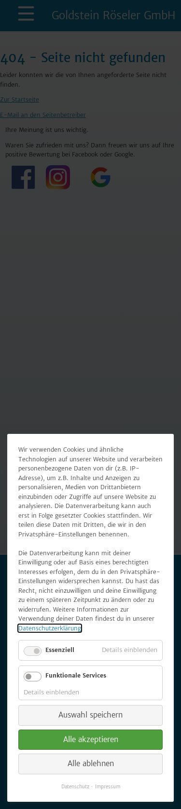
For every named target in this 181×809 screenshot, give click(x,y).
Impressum (107, 786)
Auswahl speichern (90, 714)
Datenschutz (75, 786)
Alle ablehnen (91, 763)
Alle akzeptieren (90, 739)
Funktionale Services (75, 675)
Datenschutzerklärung (49, 628)
